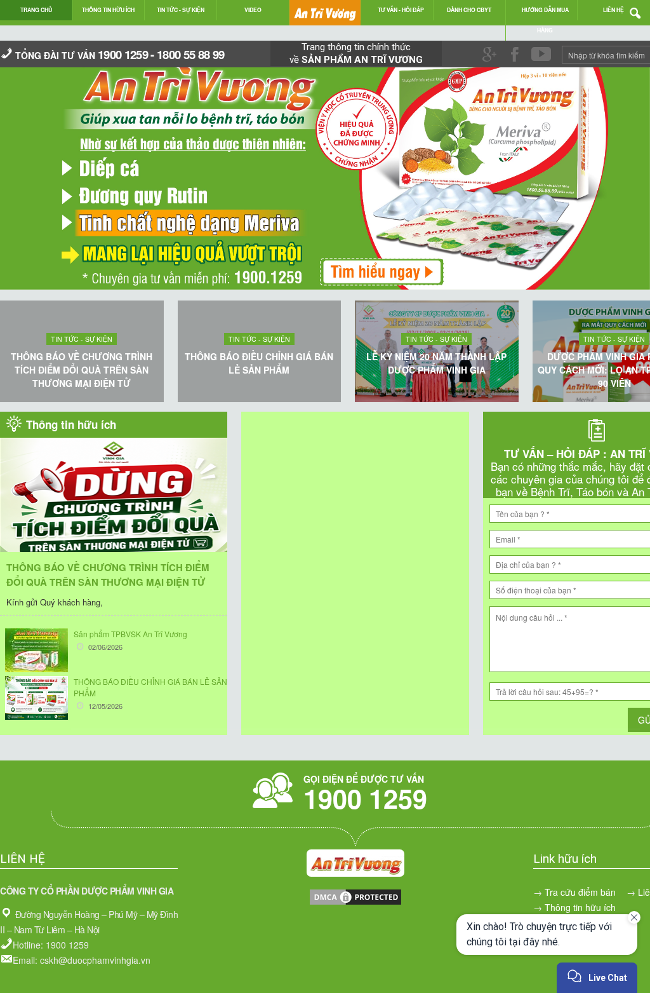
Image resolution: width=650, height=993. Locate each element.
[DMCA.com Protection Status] (355, 902)
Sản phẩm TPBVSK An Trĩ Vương (130, 633)
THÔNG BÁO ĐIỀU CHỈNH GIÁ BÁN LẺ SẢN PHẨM (259, 363)
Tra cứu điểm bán (580, 892)
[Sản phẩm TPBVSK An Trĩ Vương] (36, 650)
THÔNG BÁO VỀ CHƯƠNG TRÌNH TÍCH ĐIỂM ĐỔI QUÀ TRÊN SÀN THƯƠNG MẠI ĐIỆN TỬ (81, 369)
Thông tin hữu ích (580, 907)
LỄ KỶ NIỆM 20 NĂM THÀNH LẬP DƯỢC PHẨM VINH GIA (436, 363)
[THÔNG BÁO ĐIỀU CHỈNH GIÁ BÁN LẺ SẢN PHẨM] (36, 698)
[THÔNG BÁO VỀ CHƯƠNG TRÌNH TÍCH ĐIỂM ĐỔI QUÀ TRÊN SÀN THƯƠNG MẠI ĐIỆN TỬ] (113, 514)
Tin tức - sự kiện (81, 339)
